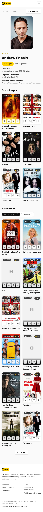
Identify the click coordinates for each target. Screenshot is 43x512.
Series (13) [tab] (28, 214)
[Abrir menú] (39, 3)
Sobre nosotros (8, 487)
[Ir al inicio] (5, 469)
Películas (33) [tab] (12, 214)
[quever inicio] (6, 3)
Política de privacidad (32, 493)
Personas (15, 11)
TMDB (10, 506)
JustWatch (17, 506)
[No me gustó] (13, 121)
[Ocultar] (17, 121)
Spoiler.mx (25, 506)
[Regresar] (3, 11)
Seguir (9, 64)
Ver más (22, 452)
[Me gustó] (9, 121)
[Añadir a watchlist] (4, 121)
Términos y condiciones (29, 488)
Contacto (6, 491)
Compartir (34, 11)
